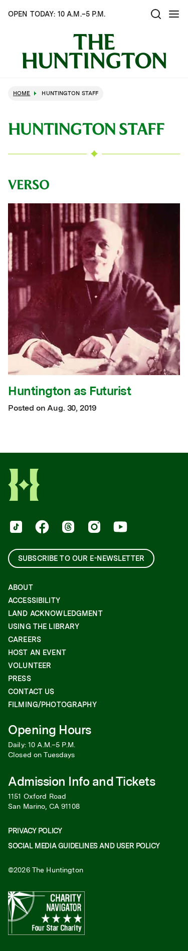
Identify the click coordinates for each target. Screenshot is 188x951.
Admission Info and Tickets (81, 781)
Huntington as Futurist (69, 391)
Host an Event (37, 653)
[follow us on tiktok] (15, 528)
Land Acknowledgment (55, 613)
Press (19, 679)
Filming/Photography (52, 705)
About (20, 587)
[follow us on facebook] (41, 528)
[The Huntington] (94, 51)
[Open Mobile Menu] (174, 14)
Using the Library (43, 626)
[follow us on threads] (67, 528)
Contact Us (31, 692)
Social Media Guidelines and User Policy (83, 846)
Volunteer (29, 666)
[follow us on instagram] (93, 528)
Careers (24, 640)
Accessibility (34, 600)
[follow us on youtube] (119, 528)
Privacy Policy (35, 831)
